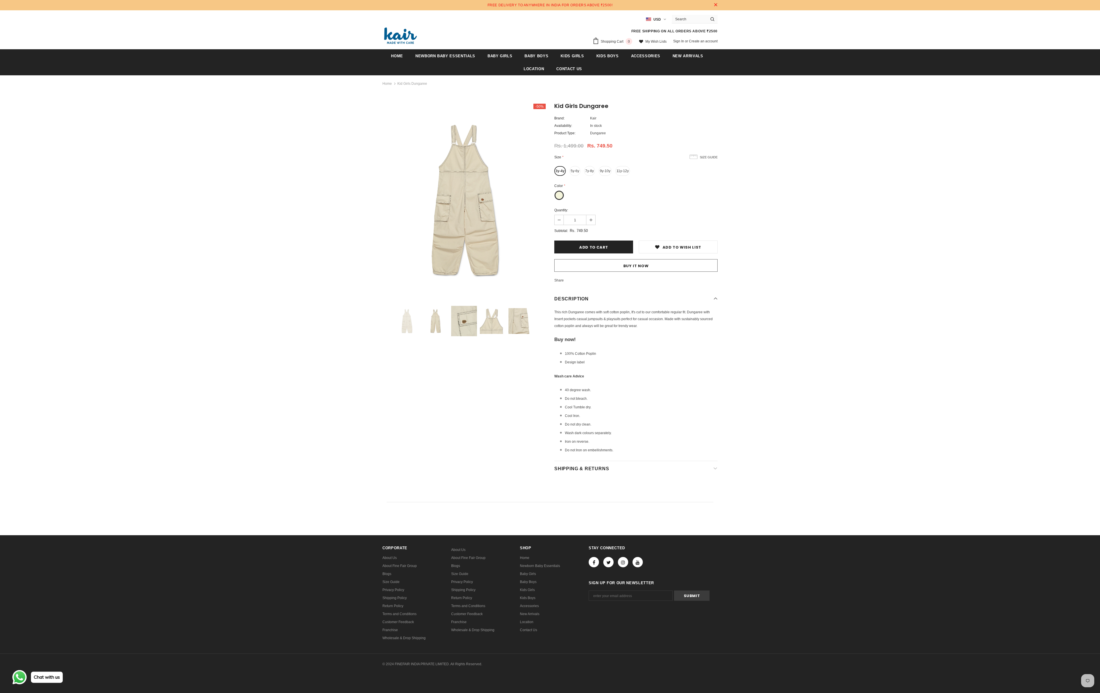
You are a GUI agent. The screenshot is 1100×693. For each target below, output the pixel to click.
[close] (715, 5)
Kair (593, 118)
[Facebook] (594, 562)
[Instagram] (623, 562)
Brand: (559, 118)
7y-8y (589, 171)
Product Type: (564, 133)
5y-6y (575, 171)
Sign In (679, 41)
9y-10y (605, 171)
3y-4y (560, 171)
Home (387, 84)
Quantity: (561, 210)
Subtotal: (561, 231)
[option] (464, 199)
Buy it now (636, 266)
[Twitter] (608, 562)
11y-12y (622, 171)
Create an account (703, 41)
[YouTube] (637, 562)
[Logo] (400, 35)
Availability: (563, 126)
